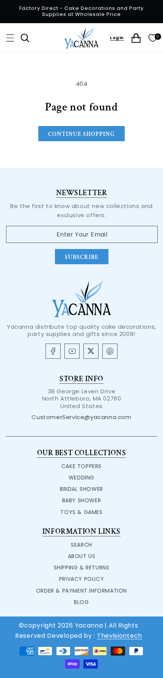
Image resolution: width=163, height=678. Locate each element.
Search (81, 545)
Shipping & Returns (82, 567)
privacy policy (81, 579)
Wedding (81, 477)
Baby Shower (81, 500)
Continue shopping (81, 134)
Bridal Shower (81, 489)
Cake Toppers (81, 466)
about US (82, 556)
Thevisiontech (119, 635)
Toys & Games (81, 512)
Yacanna (89, 625)
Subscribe (82, 257)
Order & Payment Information (81, 590)
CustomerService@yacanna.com (81, 417)
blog (81, 602)
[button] (10, 38)
